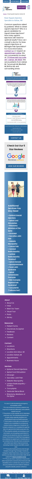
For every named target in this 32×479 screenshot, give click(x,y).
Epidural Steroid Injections (17, 369)
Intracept (13, 233)
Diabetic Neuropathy (15, 381)
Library (9, 317)
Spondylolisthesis (16, 264)
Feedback (11, 332)
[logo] (6, 6)
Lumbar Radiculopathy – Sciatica (16, 384)
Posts (9, 314)
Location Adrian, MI (14, 355)
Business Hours (13, 360)
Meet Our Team (13, 309)
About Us (10, 303)
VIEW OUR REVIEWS (16, 166)
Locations (10, 346)
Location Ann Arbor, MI (15, 352)
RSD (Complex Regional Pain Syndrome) (14, 282)
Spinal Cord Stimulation (16, 372)
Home (4, 14)
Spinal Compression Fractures (13, 274)
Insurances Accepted (15, 329)
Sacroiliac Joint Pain (15, 378)
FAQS (9, 306)
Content (10, 337)
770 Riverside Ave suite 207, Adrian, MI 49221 (15, 58)
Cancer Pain (14, 246)
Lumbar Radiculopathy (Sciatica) (14, 256)
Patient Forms (12, 326)
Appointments (12, 358)
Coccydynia (11, 388)
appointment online (12, 53)
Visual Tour (11, 311)
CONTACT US (16, 138)
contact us (9, 51)
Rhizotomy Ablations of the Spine (14, 228)
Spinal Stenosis (15, 262)
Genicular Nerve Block (15, 391)
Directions (11, 349)
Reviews (10, 334)
